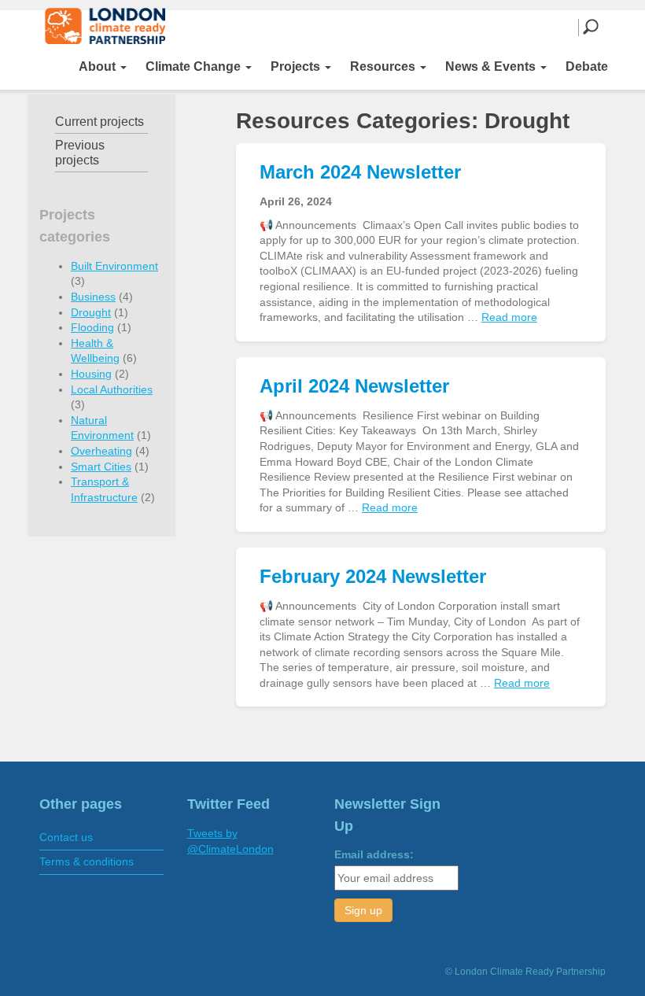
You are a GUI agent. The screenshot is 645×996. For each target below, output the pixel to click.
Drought (91, 312)
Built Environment (114, 266)
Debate (587, 66)
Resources (384, 66)
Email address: (374, 854)
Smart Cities (101, 466)
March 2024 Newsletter (360, 172)
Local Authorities (112, 389)
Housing (91, 373)
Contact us (66, 837)
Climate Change (195, 66)
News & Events (492, 66)
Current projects (99, 121)
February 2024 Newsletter (373, 576)
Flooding (92, 327)
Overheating (101, 451)
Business (93, 296)
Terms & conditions (86, 861)
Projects (297, 66)
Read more (509, 317)
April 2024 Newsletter (354, 386)
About (99, 66)
